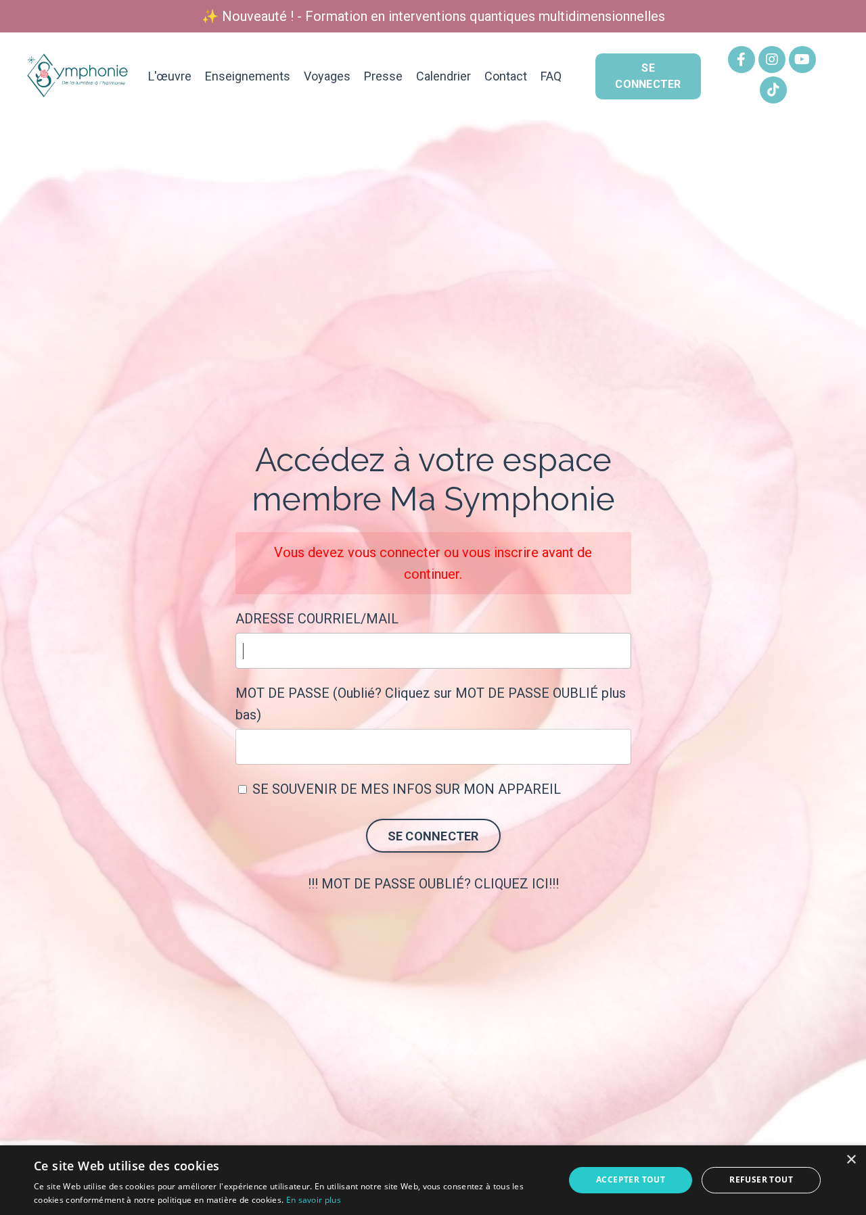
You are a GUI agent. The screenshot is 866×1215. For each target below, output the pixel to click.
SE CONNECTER (433, 836)
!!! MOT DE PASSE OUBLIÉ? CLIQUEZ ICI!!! (433, 884)
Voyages (327, 76)
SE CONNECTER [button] (648, 76)
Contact (505, 76)
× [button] (851, 1160)
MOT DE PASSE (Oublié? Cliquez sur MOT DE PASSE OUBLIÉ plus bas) (430, 704)
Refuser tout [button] (761, 1179)
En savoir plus (313, 1200)
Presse (383, 76)
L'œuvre (169, 76)
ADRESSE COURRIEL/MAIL (316, 619)
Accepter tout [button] (630, 1179)
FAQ (551, 76)
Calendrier (443, 76)
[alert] (433, 1180)
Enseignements (247, 76)
